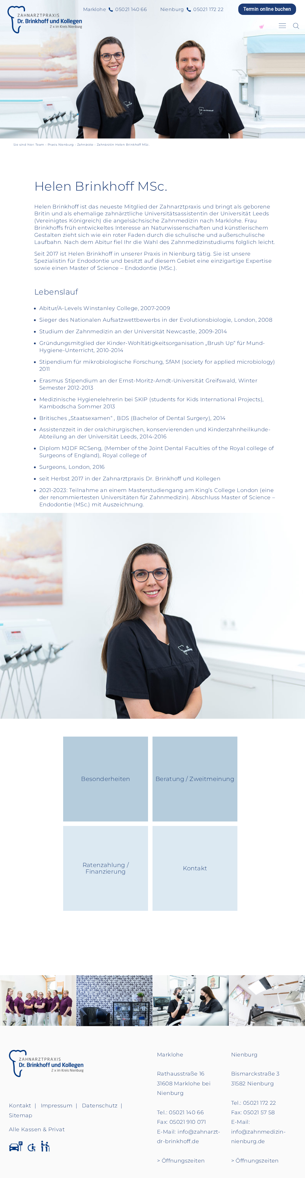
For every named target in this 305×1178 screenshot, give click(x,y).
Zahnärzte (85, 145)
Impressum (57, 1105)
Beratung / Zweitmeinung (194, 778)
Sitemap (20, 1115)
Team (39, 145)
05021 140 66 (131, 9)
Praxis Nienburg (61, 145)
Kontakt (195, 868)
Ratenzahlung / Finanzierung (106, 868)
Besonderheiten (105, 778)
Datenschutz (99, 1105)
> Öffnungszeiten (181, 1160)
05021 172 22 (208, 9)
